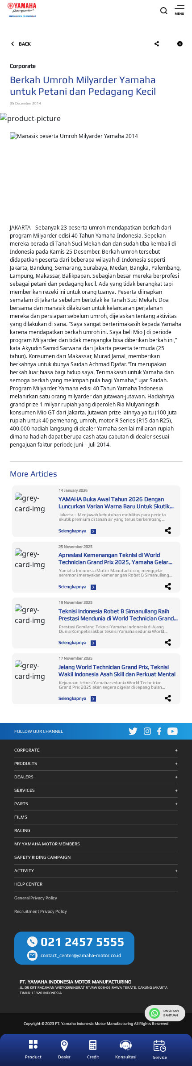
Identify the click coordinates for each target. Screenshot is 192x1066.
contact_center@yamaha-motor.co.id (81, 955)
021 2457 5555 (83, 942)
